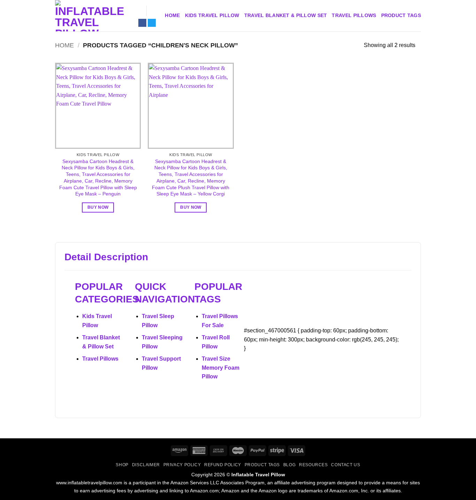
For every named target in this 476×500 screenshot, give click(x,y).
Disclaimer (146, 464)
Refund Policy (222, 464)
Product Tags (401, 15)
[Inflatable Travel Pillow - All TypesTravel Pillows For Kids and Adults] (90, 15)
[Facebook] (142, 23)
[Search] (138, 11)
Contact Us (345, 464)
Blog (289, 464)
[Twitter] (152, 23)
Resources (313, 464)
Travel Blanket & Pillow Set (285, 15)
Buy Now (97, 207)
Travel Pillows (354, 15)
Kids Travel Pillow (212, 15)
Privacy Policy (182, 464)
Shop (122, 464)
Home (172, 15)
